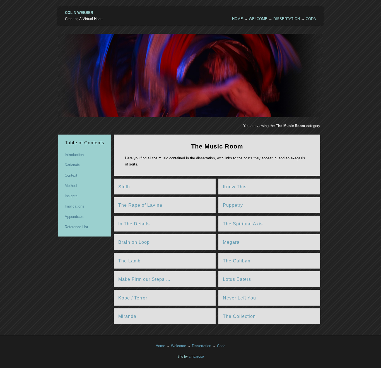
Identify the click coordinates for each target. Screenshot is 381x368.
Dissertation (286, 19)
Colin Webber (79, 13)
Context (71, 175)
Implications (74, 206)
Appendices (74, 217)
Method (71, 186)
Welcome (258, 19)
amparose (196, 356)
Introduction (74, 155)
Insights (71, 196)
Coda (311, 19)
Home (237, 19)
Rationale (72, 165)
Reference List (76, 227)
